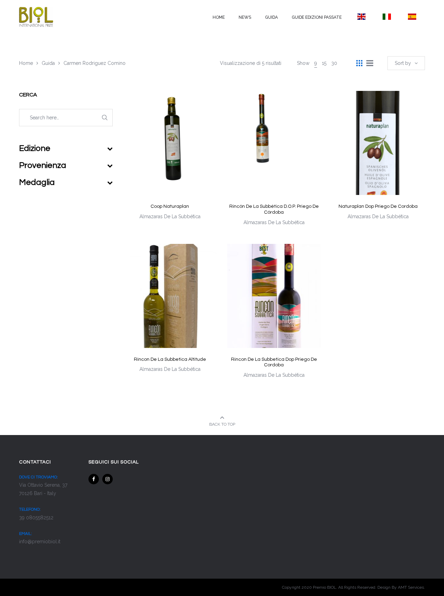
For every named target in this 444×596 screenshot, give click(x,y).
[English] (361, 17)
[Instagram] (107, 479)
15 (324, 63)
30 (334, 63)
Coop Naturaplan (170, 206)
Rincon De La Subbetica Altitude (170, 359)
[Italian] (386, 17)
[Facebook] (93, 479)
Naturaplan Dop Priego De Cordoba (378, 206)
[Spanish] (412, 17)
